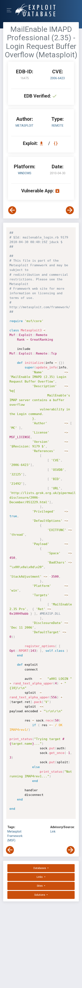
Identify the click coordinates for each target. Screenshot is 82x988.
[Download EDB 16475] (42, 143)
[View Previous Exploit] (12, 210)
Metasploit (24, 125)
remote (57, 125)
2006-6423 (57, 78)
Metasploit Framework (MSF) (14, 836)
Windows (24, 173)
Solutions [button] (40, 894)
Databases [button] (40, 868)
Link (53, 831)
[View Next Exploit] (70, 210)
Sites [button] (40, 885)
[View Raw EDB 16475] (56, 143)
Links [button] (40, 877)
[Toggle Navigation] (10, 10)
